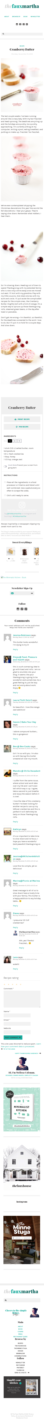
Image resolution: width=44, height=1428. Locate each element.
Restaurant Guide (20, 1337)
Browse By (16, 16)
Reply (15, 649)
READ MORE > (26, 535)
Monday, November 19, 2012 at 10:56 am (25, 775)
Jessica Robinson (22, 635)
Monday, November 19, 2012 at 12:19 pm (25, 748)
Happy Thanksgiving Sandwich (26, 1053)
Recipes (20, 1343)
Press (20, 1334)
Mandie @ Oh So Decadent (26, 771)
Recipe (22, 46)
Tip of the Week (9, 1049)
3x (19, 441)
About (6, 16)
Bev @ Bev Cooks (21, 746)
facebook (20, 1370)
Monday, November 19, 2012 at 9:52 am (25, 885)
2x (15, 441)
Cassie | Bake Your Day (24, 722)
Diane (16, 913)
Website (7, 1028)
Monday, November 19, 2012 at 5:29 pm (25, 727)
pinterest (20, 1368)
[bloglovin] (27, 24)
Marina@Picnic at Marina (26, 881)
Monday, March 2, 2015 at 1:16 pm (23, 637)
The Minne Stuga (20, 1348)
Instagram (20, 1365)
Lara (15, 957)
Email (7, 1020)
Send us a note (20, 1373)
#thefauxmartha (19, 516)
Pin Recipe (23, 427)
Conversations (20, 1356)
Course (20, 1332)
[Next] (35, 558)
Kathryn (17, 829)
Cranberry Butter (22, 49)
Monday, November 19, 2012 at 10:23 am (25, 831)
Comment (9, 988)
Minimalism (20, 1353)
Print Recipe (23, 419)
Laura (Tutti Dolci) (22, 700)
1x (10, 441)
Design (20, 1351)
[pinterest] (23, 24)
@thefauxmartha (14, 514)
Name (7, 1011)
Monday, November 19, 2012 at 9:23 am (25, 915)
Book (25, 16)
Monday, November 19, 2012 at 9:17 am (25, 959)
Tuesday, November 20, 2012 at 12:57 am (25, 702)
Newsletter (35, 16)
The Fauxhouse (20, 1346)
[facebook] (20, 24)
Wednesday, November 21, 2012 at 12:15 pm (26, 662)
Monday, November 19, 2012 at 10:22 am (25, 861)
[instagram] (17, 24)
